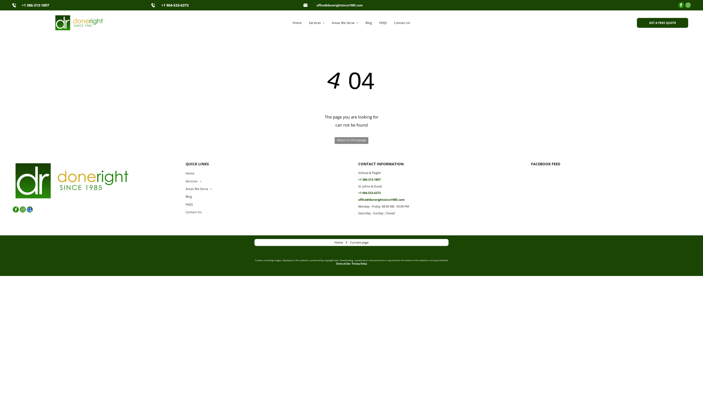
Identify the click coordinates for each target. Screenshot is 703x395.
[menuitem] (297, 23)
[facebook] (681, 5)
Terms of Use (343, 263)
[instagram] (688, 5)
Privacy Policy (359, 263)
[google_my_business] (30, 209)
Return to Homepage (351, 140)
